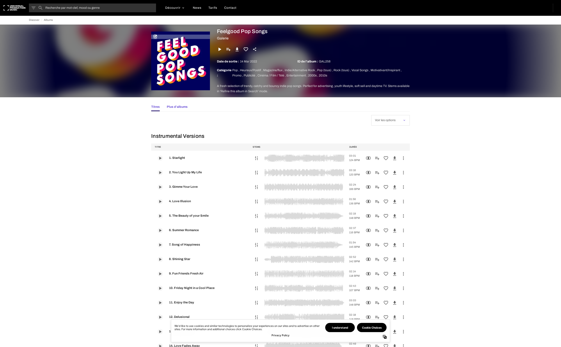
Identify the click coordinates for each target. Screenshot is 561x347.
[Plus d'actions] (403, 158)
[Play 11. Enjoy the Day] (160, 302)
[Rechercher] (40, 8)
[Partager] (254, 49)
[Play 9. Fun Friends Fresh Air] (160, 274)
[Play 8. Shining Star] (160, 259)
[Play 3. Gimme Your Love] (160, 187)
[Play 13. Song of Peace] (160, 331)
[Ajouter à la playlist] (228, 49)
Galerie (223, 38)
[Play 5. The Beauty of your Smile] (160, 216)
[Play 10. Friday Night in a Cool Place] (160, 288)
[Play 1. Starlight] (160, 158)
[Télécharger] (237, 49)
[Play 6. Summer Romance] (160, 230)
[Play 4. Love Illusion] (160, 201)
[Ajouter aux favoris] (246, 49)
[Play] (219, 49)
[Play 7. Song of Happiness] (160, 245)
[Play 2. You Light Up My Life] (160, 172)
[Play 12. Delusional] (160, 317)
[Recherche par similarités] (368, 158)
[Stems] (256, 158)
